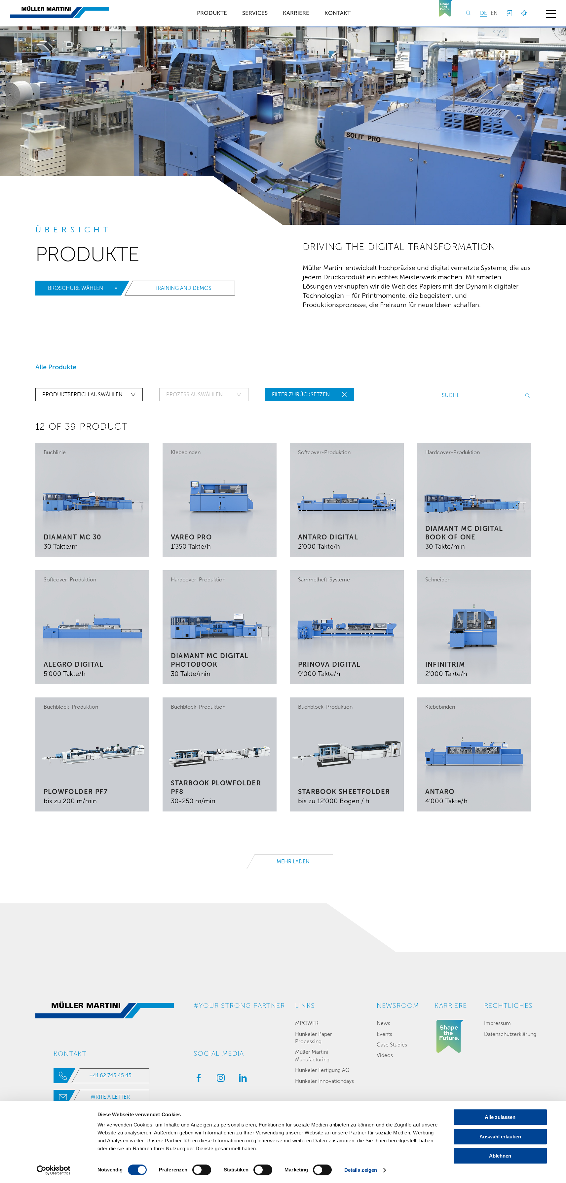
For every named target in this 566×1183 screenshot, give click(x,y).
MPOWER (307, 1023)
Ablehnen (500, 1156)
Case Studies (392, 1044)
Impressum (497, 1023)
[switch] (201, 1169)
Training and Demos (183, 288)
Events (384, 1034)
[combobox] (81, 288)
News (383, 1023)
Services (255, 13)
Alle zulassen (500, 1117)
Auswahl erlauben (500, 1136)
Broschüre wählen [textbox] (75, 288)
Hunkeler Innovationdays (324, 1081)
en (494, 13)
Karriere (296, 13)
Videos (385, 1055)
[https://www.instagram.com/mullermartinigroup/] (219, 1080)
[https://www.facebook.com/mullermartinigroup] (197, 1080)
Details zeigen (360, 1170)
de (483, 13)
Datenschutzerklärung (510, 1034)
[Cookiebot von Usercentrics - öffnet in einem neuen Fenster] (53, 1170)
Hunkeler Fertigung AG (322, 1070)
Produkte (212, 13)
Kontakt (337, 13)
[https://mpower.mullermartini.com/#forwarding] (509, 13)
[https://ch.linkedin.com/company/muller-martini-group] (241, 1080)
